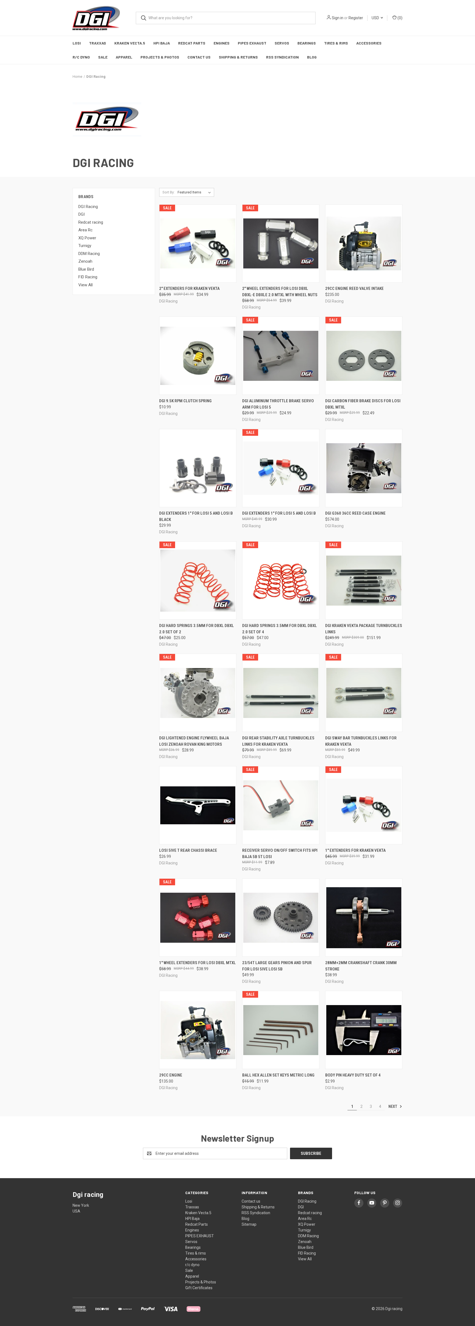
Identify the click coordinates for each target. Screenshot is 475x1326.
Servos (282, 43)
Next (393, 1106)
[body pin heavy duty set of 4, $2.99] (363, 1030)
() (399, 18)
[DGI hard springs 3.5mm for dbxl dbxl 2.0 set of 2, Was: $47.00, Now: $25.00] (197, 580)
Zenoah (85, 261)
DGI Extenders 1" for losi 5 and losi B (279, 513)
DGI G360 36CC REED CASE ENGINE (355, 513)
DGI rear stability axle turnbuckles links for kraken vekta (278, 741)
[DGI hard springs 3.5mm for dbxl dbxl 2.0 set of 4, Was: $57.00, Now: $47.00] (280, 580)
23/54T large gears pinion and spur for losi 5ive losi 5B (277, 966)
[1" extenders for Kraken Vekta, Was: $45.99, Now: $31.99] (363, 805)
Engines (222, 43)
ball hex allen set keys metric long (278, 1075)
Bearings (306, 43)
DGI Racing (88, 206)
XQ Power (87, 237)
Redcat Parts (191, 43)
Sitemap (249, 1224)
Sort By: (168, 192)
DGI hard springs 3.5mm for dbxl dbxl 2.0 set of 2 (196, 628)
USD (376, 18)
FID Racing (87, 276)
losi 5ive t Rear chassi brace (188, 850)
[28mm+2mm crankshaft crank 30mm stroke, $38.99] (363, 918)
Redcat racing (90, 222)
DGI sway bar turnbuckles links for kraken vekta (361, 741)
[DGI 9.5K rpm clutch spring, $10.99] (197, 356)
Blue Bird (86, 269)
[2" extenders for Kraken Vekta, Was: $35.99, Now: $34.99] (197, 244)
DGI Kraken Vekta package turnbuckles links (363, 628)
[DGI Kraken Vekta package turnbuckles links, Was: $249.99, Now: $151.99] (363, 580)
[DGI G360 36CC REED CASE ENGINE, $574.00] (363, 468)
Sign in (337, 18)
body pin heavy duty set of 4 (353, 1075)
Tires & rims (336, 43)
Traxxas (97, 43)
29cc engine (170, 1075)
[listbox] (195, 192)
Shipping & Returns (238, 57)
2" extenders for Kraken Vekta (189, 288)
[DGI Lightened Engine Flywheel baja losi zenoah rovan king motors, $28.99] (197, 693)
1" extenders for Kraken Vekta (355, 850)
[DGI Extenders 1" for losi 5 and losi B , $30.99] (280, 468)
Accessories (369, 43)
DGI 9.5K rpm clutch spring (185, 400)
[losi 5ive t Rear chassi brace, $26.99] (197, 805)
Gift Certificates (198, 1288)
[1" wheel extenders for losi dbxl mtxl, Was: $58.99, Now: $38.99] (197, 918)
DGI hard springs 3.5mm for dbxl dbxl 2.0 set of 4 (279, 628)
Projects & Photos (159, 57)
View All (85, 284)
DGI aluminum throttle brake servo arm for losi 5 (278, 404)
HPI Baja (161, 43)
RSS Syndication (282, 57)
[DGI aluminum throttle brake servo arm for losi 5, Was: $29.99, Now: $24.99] (280, 356)
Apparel (124, 57)
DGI (81, 214)
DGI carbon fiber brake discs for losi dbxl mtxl (363, 404)
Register (356, 18)
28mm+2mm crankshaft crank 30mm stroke (361, 966)
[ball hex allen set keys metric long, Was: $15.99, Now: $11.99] (280, 1030)
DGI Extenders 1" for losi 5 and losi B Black (196, 516)
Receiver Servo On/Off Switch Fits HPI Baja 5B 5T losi (279, 853)
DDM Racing (89, 253)
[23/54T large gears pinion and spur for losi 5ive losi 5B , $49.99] (280, 918)
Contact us (199, 57)
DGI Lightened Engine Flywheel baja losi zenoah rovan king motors (194, 741)
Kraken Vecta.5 (129, 43)
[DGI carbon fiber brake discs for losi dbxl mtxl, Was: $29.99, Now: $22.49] (363, 356)
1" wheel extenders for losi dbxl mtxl (197, 962)
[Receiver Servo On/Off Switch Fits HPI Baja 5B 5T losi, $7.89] (280, 805)
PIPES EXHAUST (252, 43)
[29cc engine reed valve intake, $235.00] (363, 244)
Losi (77, 43)
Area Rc (85, 230)
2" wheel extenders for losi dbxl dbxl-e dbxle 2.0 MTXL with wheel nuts (279, 291)
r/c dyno (81, 57)
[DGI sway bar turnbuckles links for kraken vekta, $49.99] (363, 693)
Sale (102, 57)
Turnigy (84, 245)
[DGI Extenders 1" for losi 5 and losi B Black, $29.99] (197, 468)
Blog (312, 57)
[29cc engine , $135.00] (197, 1030)
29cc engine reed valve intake (354, 288)
